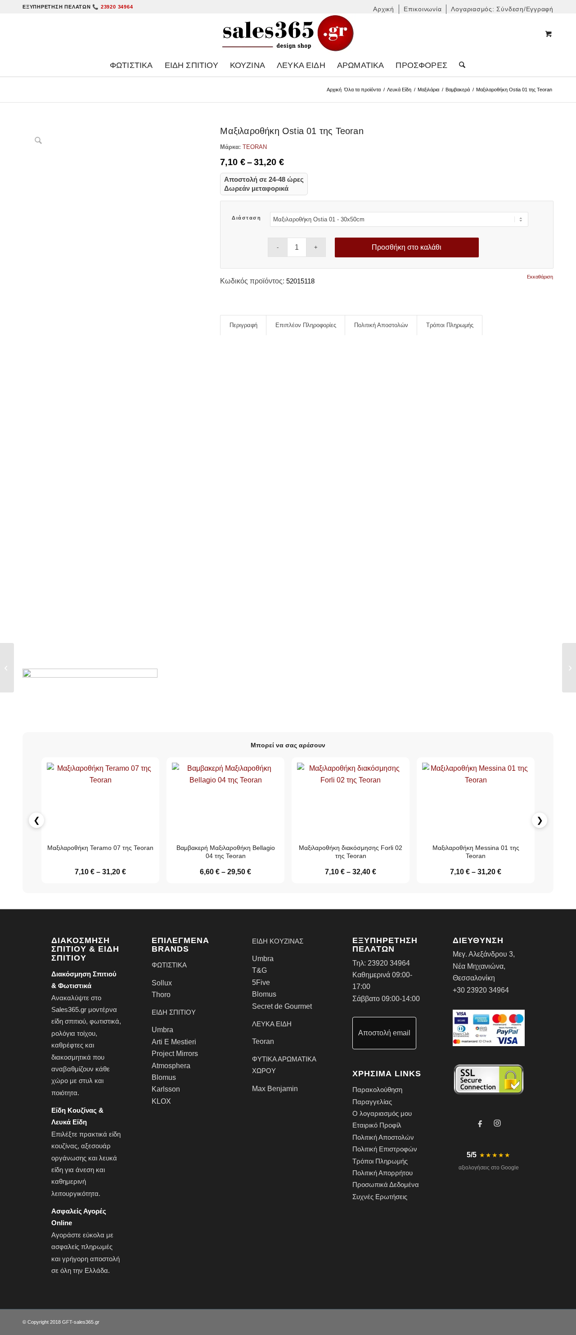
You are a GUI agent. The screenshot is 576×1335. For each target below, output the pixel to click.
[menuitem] (384, 9)
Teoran (263, 1041)
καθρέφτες (67, 1045)
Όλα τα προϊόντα (362, 89)
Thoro (161, 994)
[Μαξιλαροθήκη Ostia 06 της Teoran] (7, 667)
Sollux (162, 983)
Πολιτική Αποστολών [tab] (381, 325)
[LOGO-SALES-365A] (288, 33)
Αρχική (334, 89)
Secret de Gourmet (282, 1006)
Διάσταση (246, 217)
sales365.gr (86, 1322)
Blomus (164, 1077)
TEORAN (255, 147)
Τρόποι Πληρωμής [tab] (449, 325)
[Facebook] (480, 1123)
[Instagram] (497, 1123)
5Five (261, 982)
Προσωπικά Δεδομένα (385, 1184)
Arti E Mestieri (174, 1042)
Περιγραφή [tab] (243, 325)
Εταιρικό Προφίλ (376, 1125)
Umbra (162, 1030)
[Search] (459, 65)
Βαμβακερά (458, 89)
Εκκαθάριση (540, 276)
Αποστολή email (384, 1033)
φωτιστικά (104, 1021)
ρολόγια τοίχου (73, 1033)
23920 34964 (389, 963)
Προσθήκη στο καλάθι (406, 247)
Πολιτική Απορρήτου (382, 1173)
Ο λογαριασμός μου (382, 1113)
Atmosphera (171, 1066)
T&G (259, 970)
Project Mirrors (175, 1053)
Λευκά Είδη (399, 89)
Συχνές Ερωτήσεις (379, 1196)
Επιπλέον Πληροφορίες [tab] (305, 325)
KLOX (161, 1101)
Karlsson (166, 1089)
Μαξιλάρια (428, 89)
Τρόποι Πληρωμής (380, 1161)
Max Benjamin (275, 1088)
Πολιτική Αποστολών (383, 1137)
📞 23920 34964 (112, 6)
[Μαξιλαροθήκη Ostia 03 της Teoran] (569, 667)
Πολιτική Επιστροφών (384, 1149)
